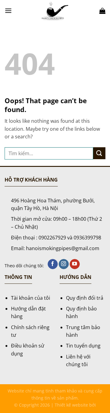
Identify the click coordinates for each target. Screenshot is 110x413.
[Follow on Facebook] (53, 264)
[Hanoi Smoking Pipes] (55, 10)
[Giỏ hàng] (102, 10)
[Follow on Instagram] (64, 264)
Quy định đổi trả (84, 298)
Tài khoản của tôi (30, 298)
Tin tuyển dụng (83, 345)
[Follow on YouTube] (75, 264)
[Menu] (8, 10)
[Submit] (99, 153)
